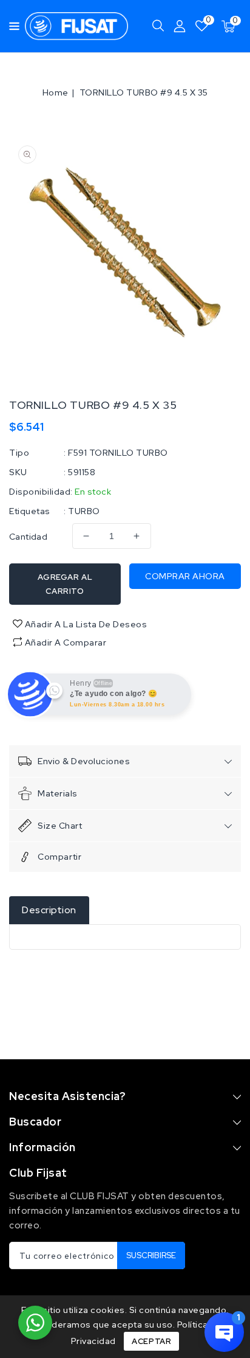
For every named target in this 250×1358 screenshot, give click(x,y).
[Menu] (11, 26)
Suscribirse (151, 1255)
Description (49, 910)
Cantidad (28, 536)
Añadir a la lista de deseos (84, 624)
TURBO (84, 511)
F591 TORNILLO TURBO (118, 452)
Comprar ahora (185, 576)
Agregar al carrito (65, 584)
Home (55, 92)
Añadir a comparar (66, 642)
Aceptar (151, 1341)
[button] (11, 25)
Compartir (59, 856)
